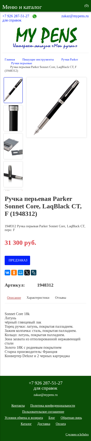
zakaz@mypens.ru (75, 16)
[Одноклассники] (14, 272)
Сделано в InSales (77, 434)
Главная (10, 59)
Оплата (61, 424)
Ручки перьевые (21, 63)
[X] (27, 272)
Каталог (26, 424)
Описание (14, 297)
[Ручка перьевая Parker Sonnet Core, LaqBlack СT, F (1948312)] (56, 108)
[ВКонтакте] (7, 272)
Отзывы (60, 297)
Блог (52, 418)
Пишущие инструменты (38, 59)
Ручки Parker (69, 59)
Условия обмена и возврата (24, 418)
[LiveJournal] (33, 272)
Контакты (18, 405)
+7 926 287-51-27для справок (15, 18)
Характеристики (38, 297)
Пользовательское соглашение (43, 411)
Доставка (43, 424)
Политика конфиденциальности (52, 405)
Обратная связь (71, 418)
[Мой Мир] (20, 272)
